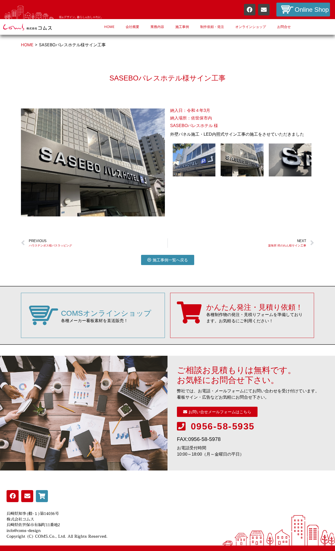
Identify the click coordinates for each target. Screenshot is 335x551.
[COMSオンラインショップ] (43, 315)
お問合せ (284, 27)
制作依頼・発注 (212, 27)
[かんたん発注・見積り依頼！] (189, 313)
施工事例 (182, 27)
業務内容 (157, 27)
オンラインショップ (250, 27)
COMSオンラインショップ (106, 313)
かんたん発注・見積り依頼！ (254, 307)
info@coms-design (24, 530)
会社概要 (132, 27)
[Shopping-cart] (42, 496)
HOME (109, 27)
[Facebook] (249, 9)
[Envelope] (264, 9)
